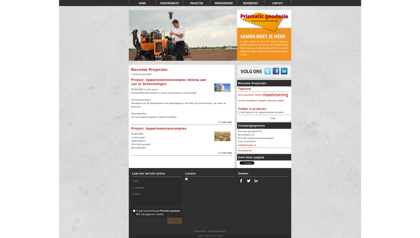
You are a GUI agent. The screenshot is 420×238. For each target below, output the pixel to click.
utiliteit (280, 100)
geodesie (249, 94)
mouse (241, 100)
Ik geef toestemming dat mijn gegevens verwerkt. (158, 212)
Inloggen (200, 236)
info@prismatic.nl (247, 145)
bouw (241, 94)
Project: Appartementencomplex (158, 128)
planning (272, 100)
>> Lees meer (225, 122)
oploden (262, 100)
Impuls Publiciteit (217, 236)
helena (258, 94)
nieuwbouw (252, 100)
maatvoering (275, 94)
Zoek (273, 118)
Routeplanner (245, 150)
